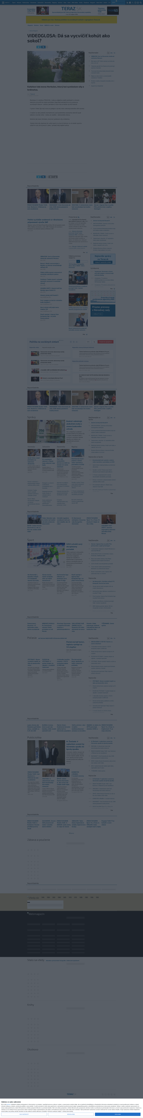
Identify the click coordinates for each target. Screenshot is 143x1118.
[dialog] (71, 1108)
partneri (9, 1104)
